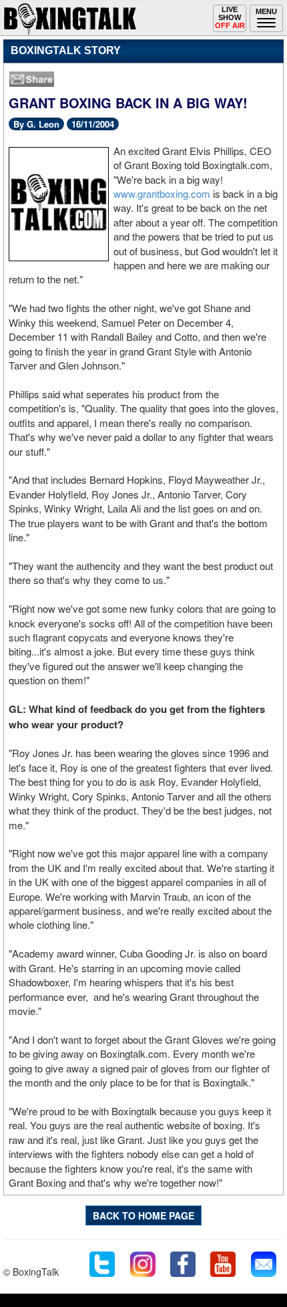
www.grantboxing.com (161, 193)
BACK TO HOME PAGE (143, 1215)
